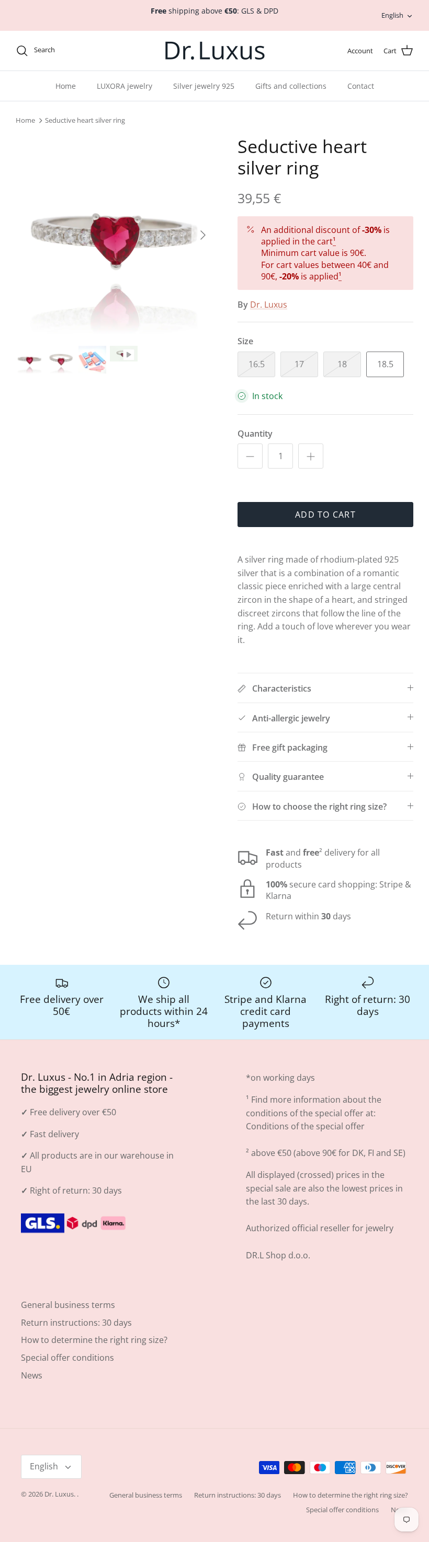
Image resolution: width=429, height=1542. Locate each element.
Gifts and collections (290, 86)
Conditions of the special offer (305, 1126)
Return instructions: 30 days (76, 1322)
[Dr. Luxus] (215, 50)
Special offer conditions (67, 1357)
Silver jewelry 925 (203, 86)
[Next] (202, 235)
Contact (360, 86)
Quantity (255, 433)
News (31, 1375)
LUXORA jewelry (124, 86)
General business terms (68, 1305)
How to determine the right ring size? (94, 1340)
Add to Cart (325, 514)
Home (65, 86)
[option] (115, 235)
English (392, 15)
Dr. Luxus (268, 304)
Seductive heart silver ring (85, 120)
